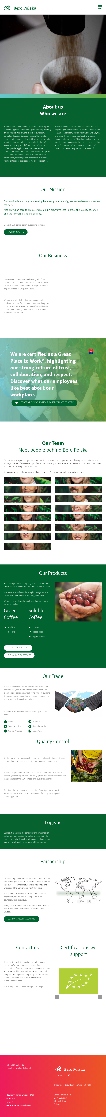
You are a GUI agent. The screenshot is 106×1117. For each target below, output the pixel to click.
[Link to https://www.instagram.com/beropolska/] (69, 1075)
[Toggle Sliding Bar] (100, 7)
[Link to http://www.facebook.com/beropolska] (64, 1075)
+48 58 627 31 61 (17, 1065)
